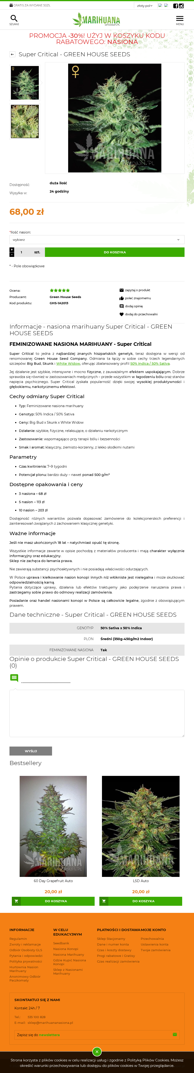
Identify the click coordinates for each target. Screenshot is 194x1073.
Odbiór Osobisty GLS (25, 950)
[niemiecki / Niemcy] (161, 4)
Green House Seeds (65, 297)
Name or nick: (14, 678)
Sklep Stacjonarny (111, 939)
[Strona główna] (97, 19)
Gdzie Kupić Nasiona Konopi (69, 962)
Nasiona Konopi (65, 949)
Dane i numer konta (113, 944)
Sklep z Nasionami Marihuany (68, 971)
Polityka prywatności (25, 961)
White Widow (68, 363)
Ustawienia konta (154, 944)
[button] (152, 290)
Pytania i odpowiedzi (26, 956)
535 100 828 (29, 1017)
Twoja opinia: (15, 689)
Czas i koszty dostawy (114, 950)
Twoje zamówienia (156, 950)
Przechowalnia (152, 939)
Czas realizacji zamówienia (118, 961)
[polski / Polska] (167, 4)
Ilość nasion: (20, 232)
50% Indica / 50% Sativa (150, 363)
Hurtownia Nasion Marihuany (23, 969)
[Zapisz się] (174, 1034)
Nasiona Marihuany (68, 954)
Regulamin (18, 939)
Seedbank (61, 943)
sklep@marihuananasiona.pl (43, 1023)
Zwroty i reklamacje (25, 944)
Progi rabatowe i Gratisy (116, 956)
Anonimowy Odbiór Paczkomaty (24, 978)
